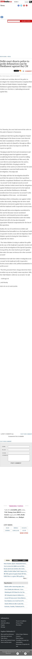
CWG (18, 515)
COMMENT (28, 71)
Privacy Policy (19, 623)
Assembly (13, 510)
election (23, 510)
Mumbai (16, 528)
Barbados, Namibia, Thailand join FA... (15, 606)
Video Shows (4, 638)
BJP (15, 515)
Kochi (24, 530)
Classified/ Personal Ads (22, 640)
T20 (5, 512)
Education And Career (6, 636)
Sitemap (3, 627)
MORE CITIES (24, 533)
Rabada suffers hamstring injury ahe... (15, 586)
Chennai (7, 530)
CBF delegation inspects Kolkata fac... (15, 595)
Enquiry (3, 625)
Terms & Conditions (21, 621)
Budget (21, 517)
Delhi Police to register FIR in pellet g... (14, 576)
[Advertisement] (16, 11)
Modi (22, 515)
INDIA (9, 56)
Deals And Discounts (6, 642)
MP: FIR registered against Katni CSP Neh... (15, 574)
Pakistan (11, 517)
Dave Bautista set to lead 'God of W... (14, 601)
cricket (16, 517)
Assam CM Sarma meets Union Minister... (15, 598)
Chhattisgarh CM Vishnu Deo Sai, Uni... (15, 592)
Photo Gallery (19, 638)
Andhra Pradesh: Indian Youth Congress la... (15, 571)
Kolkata (24, 528)
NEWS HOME (3, 56)
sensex (23, 512)
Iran (14, 512)
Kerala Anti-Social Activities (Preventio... (14, 568)
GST (9, 510)
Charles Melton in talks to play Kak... (14, 603)
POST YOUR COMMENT (26, 434)
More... (25, 578)
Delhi (7, 528)
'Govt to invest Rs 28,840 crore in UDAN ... (15, 566)
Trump (10, 512)
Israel (6, 515)
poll (19, 510)
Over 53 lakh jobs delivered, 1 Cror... (14, 589)
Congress (11, 515)
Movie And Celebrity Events (8, 640)
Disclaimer (18, 625)
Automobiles (19, 642)
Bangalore (16, 530)
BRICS (19, 512)
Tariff (5, 510)
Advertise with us (5, 623)
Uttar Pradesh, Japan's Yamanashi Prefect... (15, 563)
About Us (3, 621)
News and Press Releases (7, 634)
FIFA (6, 517)
